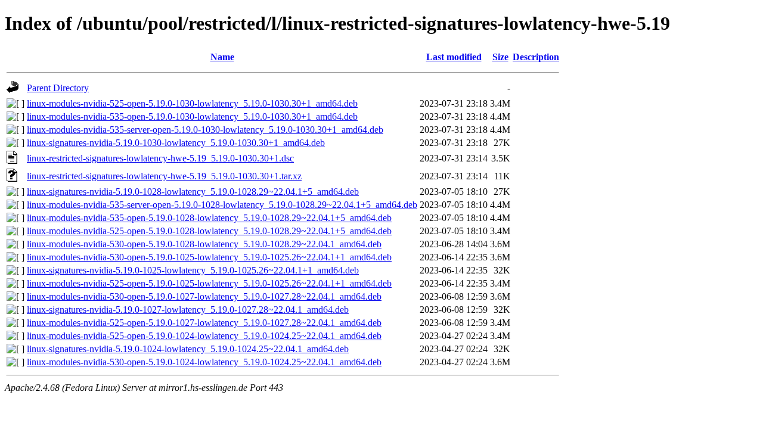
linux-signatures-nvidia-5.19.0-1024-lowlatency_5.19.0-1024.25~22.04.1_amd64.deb (188, 349)
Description (536, 57)
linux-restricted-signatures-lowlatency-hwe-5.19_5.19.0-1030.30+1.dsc (160, 158)
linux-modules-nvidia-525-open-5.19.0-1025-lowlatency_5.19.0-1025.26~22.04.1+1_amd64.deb (209, 283)
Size (500, 57)
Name (222, 57)
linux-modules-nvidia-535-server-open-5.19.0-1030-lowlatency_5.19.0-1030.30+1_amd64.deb (205, 130)
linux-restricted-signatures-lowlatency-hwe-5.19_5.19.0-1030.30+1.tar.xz (164, 176)
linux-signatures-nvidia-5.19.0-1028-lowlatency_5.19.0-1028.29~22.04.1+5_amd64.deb (193, 191)
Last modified (454, 57)
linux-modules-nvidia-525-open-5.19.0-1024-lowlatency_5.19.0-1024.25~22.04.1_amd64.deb (204, 336)
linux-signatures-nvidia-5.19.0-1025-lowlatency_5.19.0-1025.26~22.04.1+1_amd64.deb (193, 270)
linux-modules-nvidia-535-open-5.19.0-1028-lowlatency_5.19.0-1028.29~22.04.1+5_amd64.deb (209, 218)
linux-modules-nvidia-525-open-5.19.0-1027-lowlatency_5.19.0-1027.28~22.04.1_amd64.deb (204, 323)
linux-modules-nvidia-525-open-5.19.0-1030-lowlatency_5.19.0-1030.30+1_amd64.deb (192, 103)
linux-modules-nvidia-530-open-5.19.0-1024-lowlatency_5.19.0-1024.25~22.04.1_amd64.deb (204, 362)
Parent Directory (58, 88)
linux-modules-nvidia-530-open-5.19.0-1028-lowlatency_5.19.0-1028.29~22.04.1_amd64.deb (204, 244)
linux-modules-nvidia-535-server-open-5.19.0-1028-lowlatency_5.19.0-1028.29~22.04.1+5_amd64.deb (222, 205)
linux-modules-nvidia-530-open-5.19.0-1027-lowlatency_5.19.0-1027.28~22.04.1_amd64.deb (204, 296)
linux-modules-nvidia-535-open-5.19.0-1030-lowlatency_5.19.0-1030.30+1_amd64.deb (192, 116)
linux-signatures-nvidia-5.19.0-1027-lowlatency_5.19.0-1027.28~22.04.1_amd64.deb (188, 309)
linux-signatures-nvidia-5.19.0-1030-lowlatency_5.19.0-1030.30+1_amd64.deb (176, 143)
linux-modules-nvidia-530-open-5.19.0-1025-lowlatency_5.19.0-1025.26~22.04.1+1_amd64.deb (209, 257)
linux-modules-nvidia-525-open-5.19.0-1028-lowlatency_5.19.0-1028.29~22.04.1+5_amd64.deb (209, 231)
